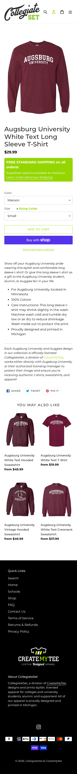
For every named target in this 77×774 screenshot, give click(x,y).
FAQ (11, 605)
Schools (14, 591)
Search (13, 578)
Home (13, 585)
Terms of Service (21, 618)
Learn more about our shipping (29, 177)
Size (20, 208)
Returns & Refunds (23, 625)
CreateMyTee (53, 357)
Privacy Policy (18, 631)
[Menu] (70, 11)
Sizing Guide (28, 208)
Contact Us (16, 611)
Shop (12, 598)
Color (8, 193)
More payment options (38, 249)
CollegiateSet (34, 760)
